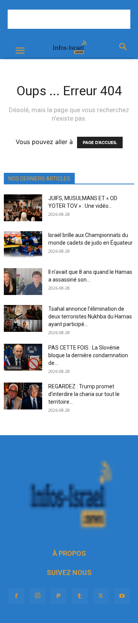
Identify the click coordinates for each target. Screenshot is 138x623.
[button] (20, 50)
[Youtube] (122, 596)
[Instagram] (37, 595)
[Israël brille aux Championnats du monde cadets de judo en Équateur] (23, 244)
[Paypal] (58, 596)
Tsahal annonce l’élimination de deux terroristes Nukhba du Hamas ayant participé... (90, 316)
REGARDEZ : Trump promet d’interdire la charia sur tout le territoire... (84, 394)
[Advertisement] (69, 19)
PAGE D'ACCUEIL (100, 142)
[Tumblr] (79, 596)
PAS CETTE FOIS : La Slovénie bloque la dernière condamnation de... (88, 355)
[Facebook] (16, 596)
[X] (100, 596)
